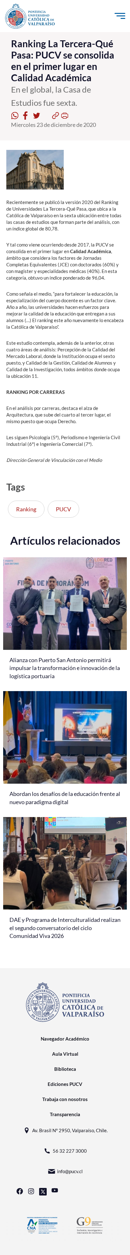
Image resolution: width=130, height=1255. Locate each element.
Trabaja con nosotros (65, 1099)
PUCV (63, 509)
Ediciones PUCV (65, 1084)
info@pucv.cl (70, 1171)
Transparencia (65, 1114)
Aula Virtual (65, 1054)
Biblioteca (65, 1069)
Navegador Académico (65, 1039)
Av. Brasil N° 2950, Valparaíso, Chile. (70, 1130)
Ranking (26, 509)
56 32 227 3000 (70, 1151)
